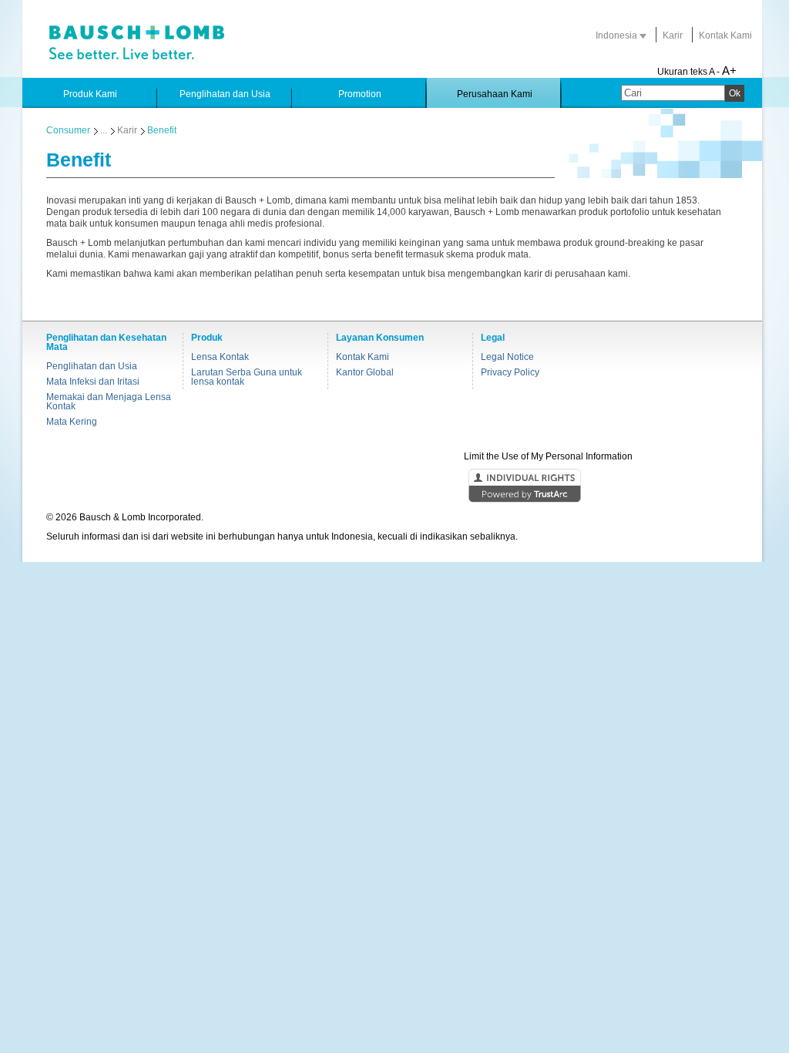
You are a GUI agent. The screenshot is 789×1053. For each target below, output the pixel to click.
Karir (673, 35)
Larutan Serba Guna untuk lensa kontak (246, 377)
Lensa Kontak (220, 357)
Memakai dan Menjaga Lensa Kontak (108, 402)
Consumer (68, 130)
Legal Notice (507, 357)
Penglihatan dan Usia (91, 366)
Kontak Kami (725, 35)
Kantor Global (365, 372)
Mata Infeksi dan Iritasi (92, 381)
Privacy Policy (510, 372)
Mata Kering (71, 421)
